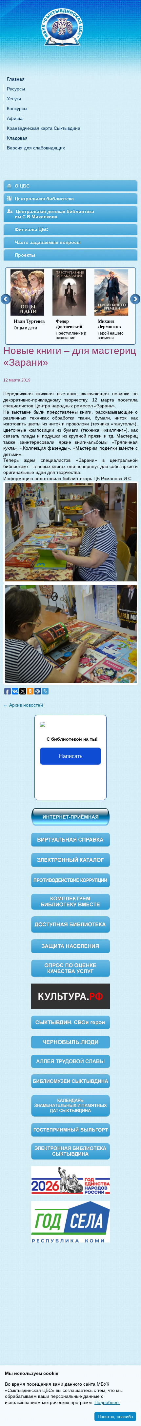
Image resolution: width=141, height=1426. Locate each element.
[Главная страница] (70, 36)
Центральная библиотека (44, 198)
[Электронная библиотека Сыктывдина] (70, 1151)
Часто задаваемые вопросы (48, 242)
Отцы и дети (29, 324)
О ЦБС (22, 185)
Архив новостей (26, 705)
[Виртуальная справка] (70, 839)
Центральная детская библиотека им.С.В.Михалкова (54, 214)
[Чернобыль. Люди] (70, 1042)
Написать (70, 756)
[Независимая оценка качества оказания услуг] (70, 968)
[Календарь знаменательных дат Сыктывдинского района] (70, 1105)
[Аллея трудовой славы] (70, 1061)
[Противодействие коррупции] (70, 879)
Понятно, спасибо (115, 1416)
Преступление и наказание (71, 329)
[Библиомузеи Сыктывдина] (70, 1081)
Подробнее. (107, 1402)
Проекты (25, 255)
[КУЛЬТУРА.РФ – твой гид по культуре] (70, 996)
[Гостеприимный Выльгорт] (70, 1129)
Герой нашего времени (111, 329)
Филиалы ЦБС (31, 229)
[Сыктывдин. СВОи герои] (70, 1022)
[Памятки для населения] (70, 945)
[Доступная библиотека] (70, 924)
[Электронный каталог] (70, 859)
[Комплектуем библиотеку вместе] (70, 901)
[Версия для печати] (135, 376)
